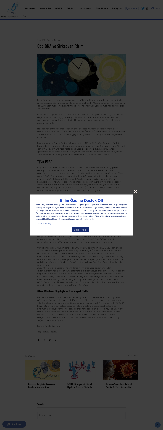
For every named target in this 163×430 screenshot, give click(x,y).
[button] (135, 191)
